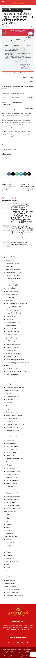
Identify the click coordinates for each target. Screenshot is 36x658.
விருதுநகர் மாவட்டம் (12, 493)
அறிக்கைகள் (10, 260)
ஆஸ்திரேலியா (10, 580)
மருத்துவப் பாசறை (11, 350)
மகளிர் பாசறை (10, 341)
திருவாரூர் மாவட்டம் (12, 474)
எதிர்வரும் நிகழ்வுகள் (13, 269)
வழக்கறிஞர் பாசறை (12, 375)
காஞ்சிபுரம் (9, 403)
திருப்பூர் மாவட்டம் (11, 449)
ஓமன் (7, 571)
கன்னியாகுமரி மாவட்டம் (13, 509)
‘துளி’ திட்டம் (18, 649)
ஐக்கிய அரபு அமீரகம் (12, 561)
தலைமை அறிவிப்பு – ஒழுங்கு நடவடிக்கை (19, 243)
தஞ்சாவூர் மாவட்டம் (11, 477)
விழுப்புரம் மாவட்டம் (12, 428)
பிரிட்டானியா (10, 543)
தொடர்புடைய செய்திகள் (10, 198)
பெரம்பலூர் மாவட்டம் (12, 462)
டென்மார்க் (9, 555)
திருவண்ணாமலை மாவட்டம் (15, 425)
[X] (13, 174)
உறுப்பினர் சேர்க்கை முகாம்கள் (16, 313)
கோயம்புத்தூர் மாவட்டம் (13, 446)
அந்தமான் (9, 518)
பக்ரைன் (8, 574)
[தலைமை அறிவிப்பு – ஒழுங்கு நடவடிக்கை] (6, 244)
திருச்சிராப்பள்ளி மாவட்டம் (14, 459)
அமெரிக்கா (9, 546)
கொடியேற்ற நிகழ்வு (13, 310)
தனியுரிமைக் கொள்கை (24, 653)
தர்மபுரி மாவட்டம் (11, 421)
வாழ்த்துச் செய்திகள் (13, 263)
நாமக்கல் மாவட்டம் (11, 437)
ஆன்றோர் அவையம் (12, 335)
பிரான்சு (8, 552)
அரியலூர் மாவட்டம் (11, 465)
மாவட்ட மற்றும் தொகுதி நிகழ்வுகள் (16, 304)
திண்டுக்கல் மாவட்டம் (12, 453)
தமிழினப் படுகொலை (12, 589)
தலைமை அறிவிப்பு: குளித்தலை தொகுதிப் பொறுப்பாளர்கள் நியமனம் (9, 187)
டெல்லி (8, 530)
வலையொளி (20, 651)
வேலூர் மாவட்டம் (11, 409)
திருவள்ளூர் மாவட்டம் (12, 397)
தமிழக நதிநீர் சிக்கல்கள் (13, 593)
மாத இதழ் (27, 651)
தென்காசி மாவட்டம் (11, 502)
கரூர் (22, 9)
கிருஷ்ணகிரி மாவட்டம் (13, 418)
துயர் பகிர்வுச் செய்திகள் (13, 279)
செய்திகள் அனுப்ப (10, 651)
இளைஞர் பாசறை (11, 338)
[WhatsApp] (17, 174)
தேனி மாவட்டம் (10, 490)
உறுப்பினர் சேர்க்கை (8, 649)
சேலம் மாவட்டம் (10, 434)
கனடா (7, 549)
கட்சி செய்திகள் (8, 301)
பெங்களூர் (9, 524)
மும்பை (8, 527)
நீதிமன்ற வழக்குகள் (12, 294)
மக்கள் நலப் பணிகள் (12, 332)
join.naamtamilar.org (18, 631)
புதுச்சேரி (8, 393)
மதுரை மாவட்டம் (11, 487)
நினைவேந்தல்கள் (11, 325)
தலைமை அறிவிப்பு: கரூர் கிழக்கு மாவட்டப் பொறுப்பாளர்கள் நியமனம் (27, 187)
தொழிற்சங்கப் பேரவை (13, 344)
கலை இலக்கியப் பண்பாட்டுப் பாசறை (17, 372)
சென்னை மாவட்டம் (12, 400)
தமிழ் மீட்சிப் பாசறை (12, 369)
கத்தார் (8, 568)
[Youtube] (27, 643)
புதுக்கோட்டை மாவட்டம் (13, 481)
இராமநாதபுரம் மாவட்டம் (13, 496)
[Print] (25, 174)
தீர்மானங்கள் (10, 297)
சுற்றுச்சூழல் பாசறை (12, 357)
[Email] (29, 174)
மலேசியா (9, 577)
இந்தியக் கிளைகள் (10, 512)
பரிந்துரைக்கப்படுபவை (10, 200)
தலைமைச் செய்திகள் (14, 9)
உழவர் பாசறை (10, 378)
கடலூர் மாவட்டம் (11, 468)
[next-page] (6, 251)
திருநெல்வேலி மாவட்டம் (13, 505)
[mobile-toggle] (3, 2)
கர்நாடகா (8, 515)
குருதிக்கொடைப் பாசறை (13, 353)
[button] (33, 2)
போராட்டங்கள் (10, 319)
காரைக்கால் (9, 533)
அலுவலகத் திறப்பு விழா (14, 307)
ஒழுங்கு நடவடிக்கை (13, 276)
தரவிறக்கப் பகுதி (27, 649)
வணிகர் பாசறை (11, 384)
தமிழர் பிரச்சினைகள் (10, 586)
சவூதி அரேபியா (10, 558)
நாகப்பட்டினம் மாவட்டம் (13, 471)
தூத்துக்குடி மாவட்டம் (12, 499)
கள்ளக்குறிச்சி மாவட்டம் (13, 431)
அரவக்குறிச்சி (5, 9)
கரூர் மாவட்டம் (10, 6)
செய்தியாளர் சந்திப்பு (12, 285)
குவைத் (8, 565)
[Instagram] (13, 643)
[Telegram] (21, 174)
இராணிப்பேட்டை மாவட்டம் (14, 415)
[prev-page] (3, 251)
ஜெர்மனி (8, 540)
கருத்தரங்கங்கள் (11, 329)
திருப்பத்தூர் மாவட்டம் (12, 412)
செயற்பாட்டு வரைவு (11, 653)
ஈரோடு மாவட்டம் (10, 440)
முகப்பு (3, 6)
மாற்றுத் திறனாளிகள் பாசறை (15, 387)
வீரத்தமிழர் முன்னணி (12, 347)
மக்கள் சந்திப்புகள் (11, 288)
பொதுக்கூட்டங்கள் (11, 316)
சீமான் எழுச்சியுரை (11, 282)
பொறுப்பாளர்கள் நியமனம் (8, 11)
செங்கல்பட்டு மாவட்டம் (12, 406)
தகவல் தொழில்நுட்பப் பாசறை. (15, 360)
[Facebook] (9, 174)
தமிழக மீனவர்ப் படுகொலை (14, 596)
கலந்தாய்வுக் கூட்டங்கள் (13, 322)
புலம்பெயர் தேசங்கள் (10, 537)
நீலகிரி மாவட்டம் (11, 443)
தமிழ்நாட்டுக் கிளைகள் (11, 390)
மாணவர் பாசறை (11, 381)
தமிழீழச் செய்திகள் (10, 583)
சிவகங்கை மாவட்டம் (12, 484)
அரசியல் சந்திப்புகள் (12, 291)
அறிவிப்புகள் (28, 9)
